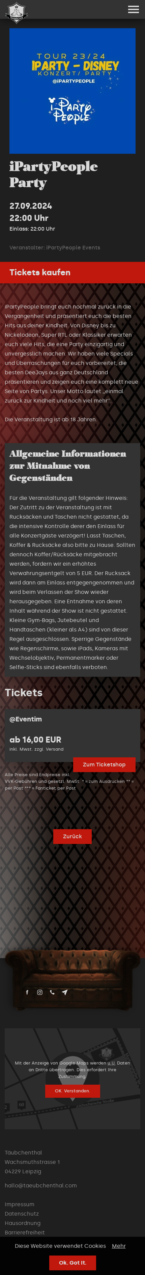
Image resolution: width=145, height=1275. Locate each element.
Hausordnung (22, 1223)
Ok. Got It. (72, 1263)
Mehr (119, 1246)
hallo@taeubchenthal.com (41, 1185)
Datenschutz (22, 1214)
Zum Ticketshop (104, 764)
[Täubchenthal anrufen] (52, 992)
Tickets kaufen (39, 272)
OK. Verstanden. (72, 1090)
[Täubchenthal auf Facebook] (27, 992)
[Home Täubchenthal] (16, 13)
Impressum (19, 1204)
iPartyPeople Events (73, 247)
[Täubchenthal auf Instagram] (40, 992)
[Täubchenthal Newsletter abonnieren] (65, 992)
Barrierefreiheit (25, 1232)
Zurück (72, 836)
